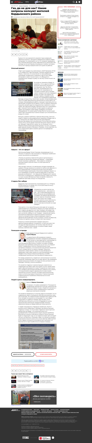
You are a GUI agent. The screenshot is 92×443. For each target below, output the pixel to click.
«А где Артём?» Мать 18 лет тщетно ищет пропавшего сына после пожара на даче (72, 52)
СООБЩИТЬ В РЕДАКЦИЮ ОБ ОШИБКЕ (29, 414)
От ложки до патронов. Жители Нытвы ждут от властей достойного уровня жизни (47, 381)
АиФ (19, 51)
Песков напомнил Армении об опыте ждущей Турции (72, 79)
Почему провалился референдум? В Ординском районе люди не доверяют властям (25, 386)
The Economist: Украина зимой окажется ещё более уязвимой (70, 75)
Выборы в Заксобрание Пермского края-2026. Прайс (48, 412)
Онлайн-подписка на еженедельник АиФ (30, 411)
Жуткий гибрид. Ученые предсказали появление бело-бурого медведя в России (72, 66)
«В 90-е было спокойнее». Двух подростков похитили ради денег (71, 42)
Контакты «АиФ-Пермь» (47, 411)
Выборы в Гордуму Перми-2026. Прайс (70, 412)
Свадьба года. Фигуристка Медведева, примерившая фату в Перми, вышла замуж (69, 11)
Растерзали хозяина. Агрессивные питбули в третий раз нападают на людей (69, 16)
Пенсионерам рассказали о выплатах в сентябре (72, 89)
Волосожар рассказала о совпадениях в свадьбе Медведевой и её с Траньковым (69, 34)
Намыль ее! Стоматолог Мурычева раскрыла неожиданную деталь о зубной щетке (71, 62)
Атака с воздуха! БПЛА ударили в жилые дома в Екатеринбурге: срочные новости (69, 22)
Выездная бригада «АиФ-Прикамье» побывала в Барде (24, 376)
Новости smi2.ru (16, 405)
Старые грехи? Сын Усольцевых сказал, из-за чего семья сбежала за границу (72, 47)
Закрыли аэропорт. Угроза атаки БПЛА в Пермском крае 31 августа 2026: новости (69, 28)
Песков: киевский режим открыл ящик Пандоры (71, 84)
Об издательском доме (26, 409)
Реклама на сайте (45, 409)
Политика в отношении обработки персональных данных (32, 427)
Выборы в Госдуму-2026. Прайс (28, 412)
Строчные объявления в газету (61, 411)
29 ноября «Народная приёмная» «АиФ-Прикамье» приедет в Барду (48, 376)
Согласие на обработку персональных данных (30, 426)
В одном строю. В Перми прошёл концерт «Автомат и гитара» (24, 381)
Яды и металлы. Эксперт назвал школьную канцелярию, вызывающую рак (71, 57)
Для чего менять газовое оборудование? (36, 342)
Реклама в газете (55, 409)
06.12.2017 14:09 (14, 5)
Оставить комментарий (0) (46, 354)
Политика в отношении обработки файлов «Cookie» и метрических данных (35, 428)
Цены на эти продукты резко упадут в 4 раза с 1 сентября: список (72, 94)
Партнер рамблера (33, 437)
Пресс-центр (36, 409)
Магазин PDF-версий (64, 409)
